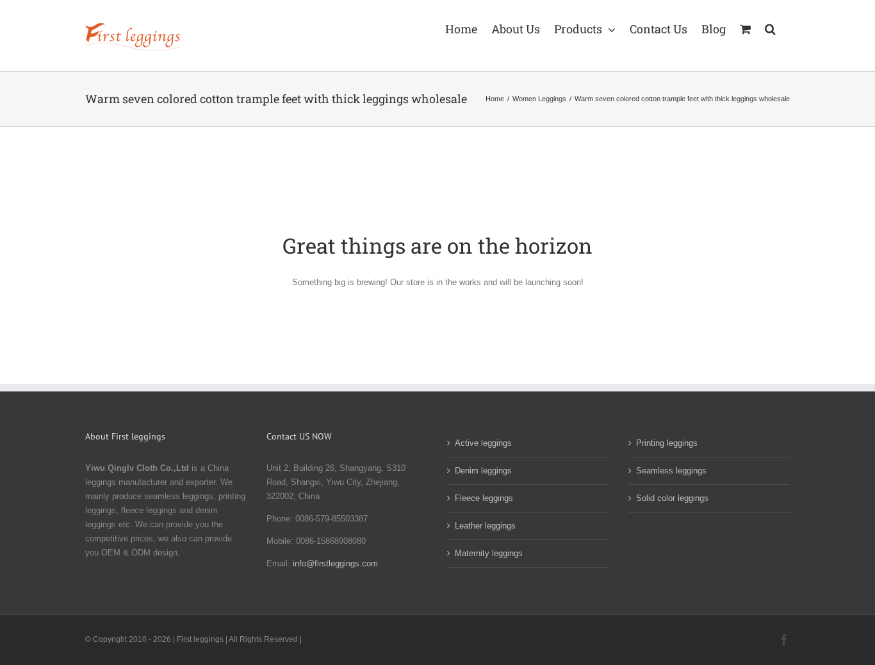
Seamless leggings (671, 470)
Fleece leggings (484, 498)
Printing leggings (667, 443)
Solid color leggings (672, 498)
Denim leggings (483, 470)
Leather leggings (485, 525)
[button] (770, 27)
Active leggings (483, 443)
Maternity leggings (489, 553)
